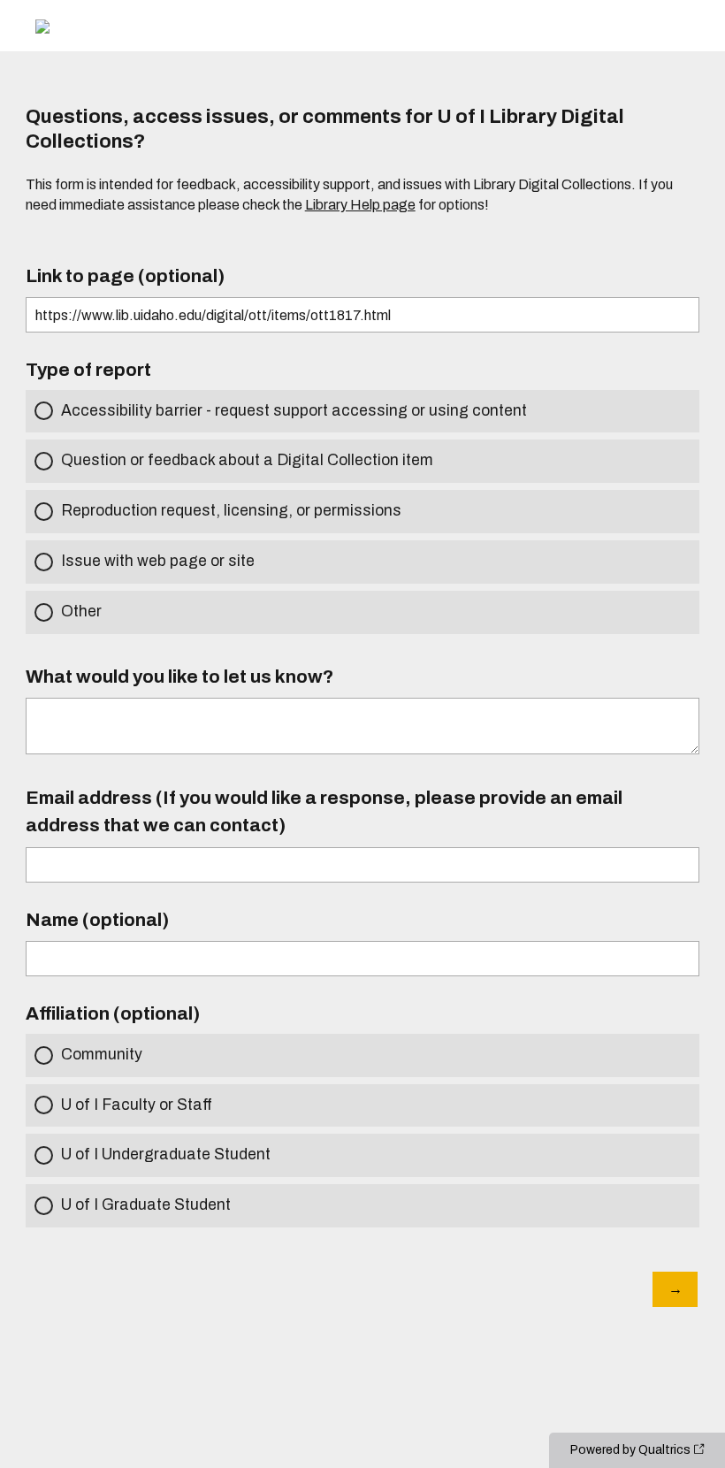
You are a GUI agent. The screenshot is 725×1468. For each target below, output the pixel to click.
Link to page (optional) (125, 276)
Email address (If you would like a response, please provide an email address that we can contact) (324, 811)
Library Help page (360, 204)
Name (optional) (97, 919)
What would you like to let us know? (179, 676)
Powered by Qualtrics (630, 1450)
